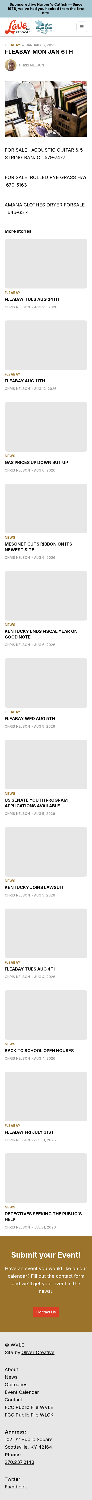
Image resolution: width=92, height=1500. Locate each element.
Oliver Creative (37, 1352)
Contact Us (46, 1312)
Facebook (16, 1487)
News (11, 1377)
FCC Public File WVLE (29, 1407)
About (11, 1369)
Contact (13, 1400)
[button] (81, 27)
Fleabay (12, 45)
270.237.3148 (19, 1462)
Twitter (12, 1479)
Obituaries (16, 1384)
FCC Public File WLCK (29, 1415)
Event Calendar (22, 1392)
